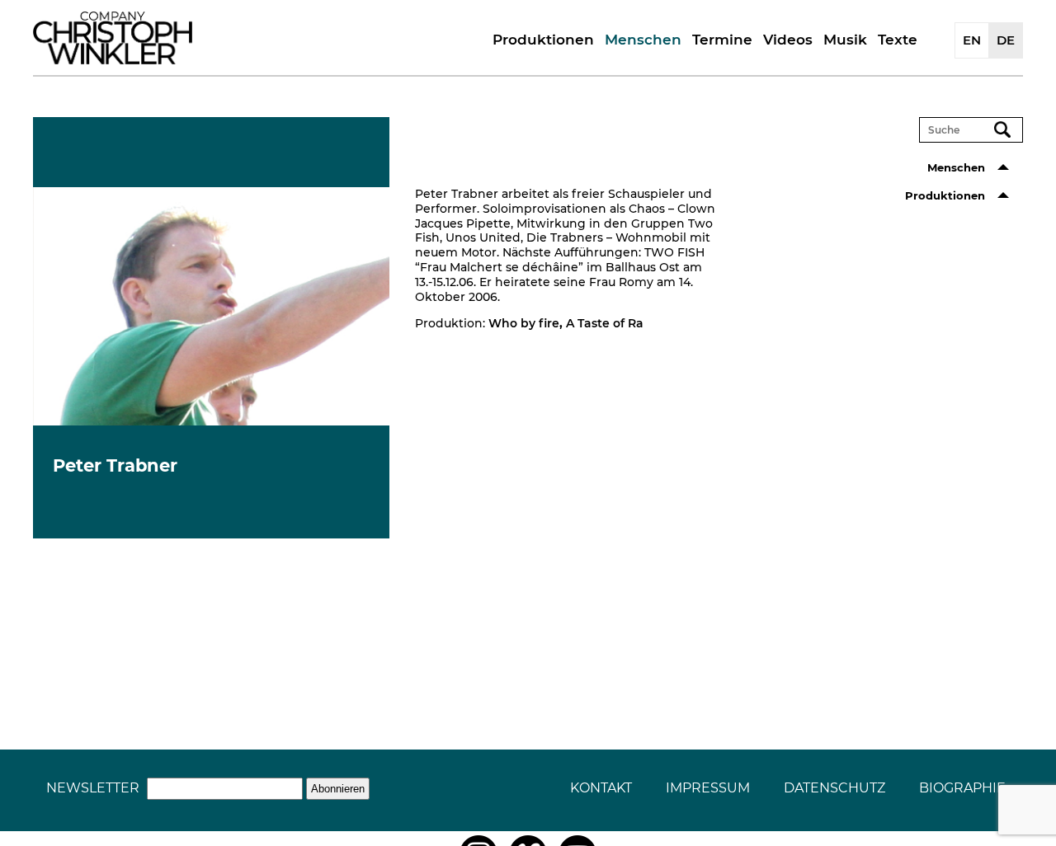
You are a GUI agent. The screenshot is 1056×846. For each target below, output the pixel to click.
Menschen (643, 39)
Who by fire (523, 323)
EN (972, 40)
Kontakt (601, 788)
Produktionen (543, 39)
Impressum (708, 788)
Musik (845, 39)
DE (1006, 40)
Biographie (962, 788)
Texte (897, 39)
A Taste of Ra (605, 323)
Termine (722, 39)
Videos (788, 39)
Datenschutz (834, 788)
